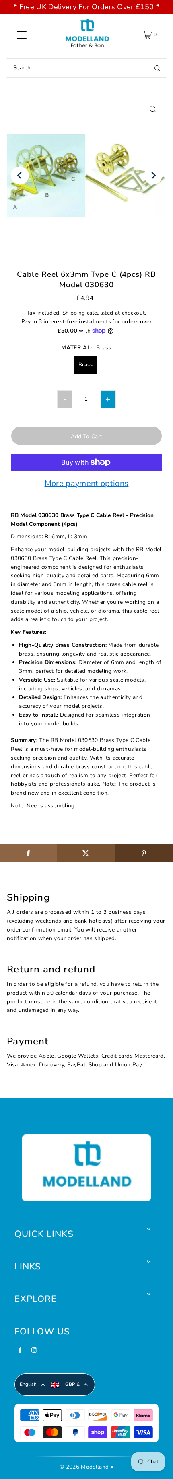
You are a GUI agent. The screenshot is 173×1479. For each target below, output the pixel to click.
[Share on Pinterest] (143, 853)
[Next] (153, 175)
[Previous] (20, 175)
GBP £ (72, 1384)
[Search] (157, 68)
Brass (85, 364)
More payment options (87, 484)
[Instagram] (34, 1352)
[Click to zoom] (153, 109)
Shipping (73, 313)
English (28, 1384)
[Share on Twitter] (86, 853)
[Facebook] (20, 1352)
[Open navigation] (22, 35)
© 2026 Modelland (84, 1467)
